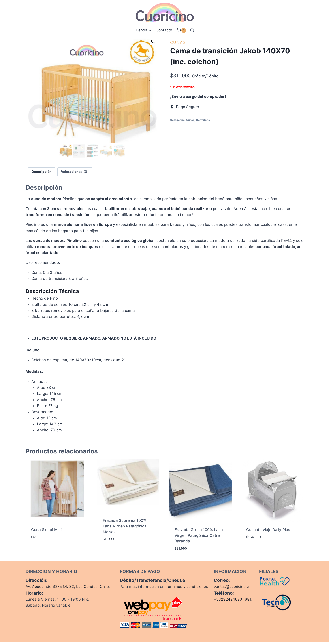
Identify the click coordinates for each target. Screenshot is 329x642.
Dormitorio (203, 120)
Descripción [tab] (42, 172)
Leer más (111, 552)
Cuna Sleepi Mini (46, 529)
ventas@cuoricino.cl (232, 586)
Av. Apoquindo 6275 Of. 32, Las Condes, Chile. (68, 586)
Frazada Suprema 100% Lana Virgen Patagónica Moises (125, 526)
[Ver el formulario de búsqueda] (192, 30)
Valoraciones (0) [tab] (75, 172)
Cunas (178, 42)
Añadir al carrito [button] (48, 550)
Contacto (164, 30)
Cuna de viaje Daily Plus (268, 529)
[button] (153, 42)
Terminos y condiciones (187, 586)
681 (248, 599)
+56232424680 (228, 599)
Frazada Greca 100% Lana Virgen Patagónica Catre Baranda (199, 535)
